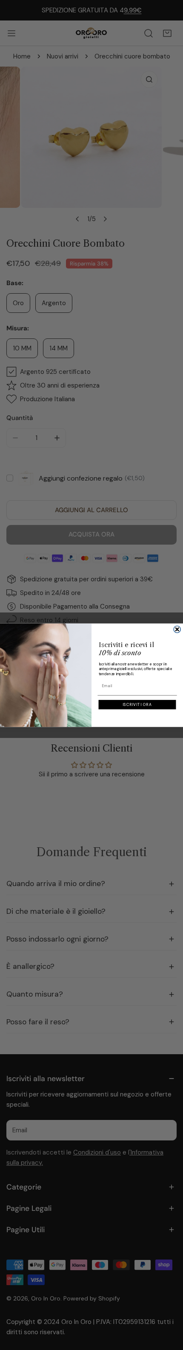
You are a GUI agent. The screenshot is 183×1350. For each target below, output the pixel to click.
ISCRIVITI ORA (137, 704)
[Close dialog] (177, 629)
